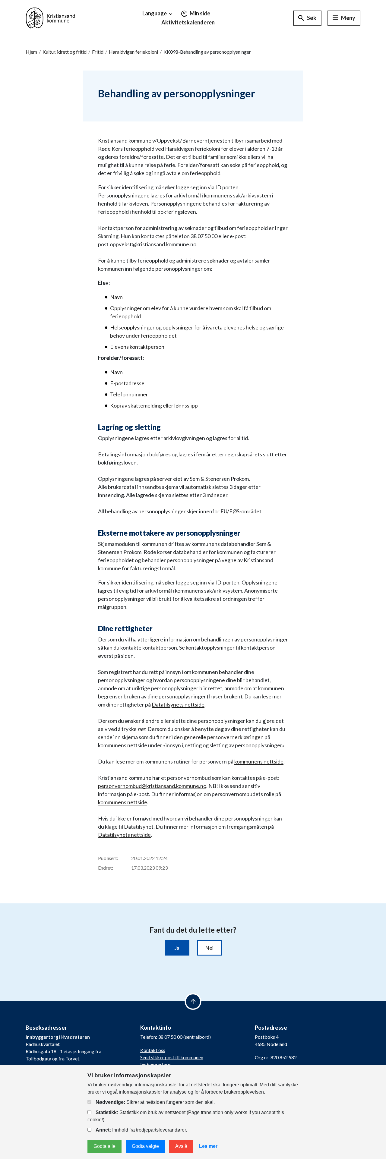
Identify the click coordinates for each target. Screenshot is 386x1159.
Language (155, 13)
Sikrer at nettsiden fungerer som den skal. (155, 1102)
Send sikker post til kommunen (171, 1057)
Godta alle (104, 1146)
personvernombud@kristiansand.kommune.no (152, 786)
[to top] (193, 1001)
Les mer (208, 1146)
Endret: (105, 868)
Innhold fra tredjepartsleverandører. (141, 1129)
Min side (199, 13)
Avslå (181, 1146)
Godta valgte (145, 1146)
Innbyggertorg (155, 1064)
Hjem (31, 52)
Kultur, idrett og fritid (65, 52)
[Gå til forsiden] (50, 17)
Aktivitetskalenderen (188, 22)
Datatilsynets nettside (178, 704)
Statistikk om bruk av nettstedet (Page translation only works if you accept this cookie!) (185, 1116)
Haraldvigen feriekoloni (133, 52)
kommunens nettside (258, 761)
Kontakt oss (152, 1050)
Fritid (97, 52)
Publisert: (108, 858)
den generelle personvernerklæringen (219, 737)
